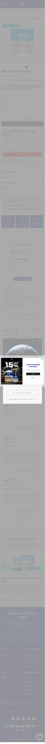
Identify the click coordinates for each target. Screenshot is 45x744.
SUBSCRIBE (33, 373)
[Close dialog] (42, 359)
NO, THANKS (33, 377)
